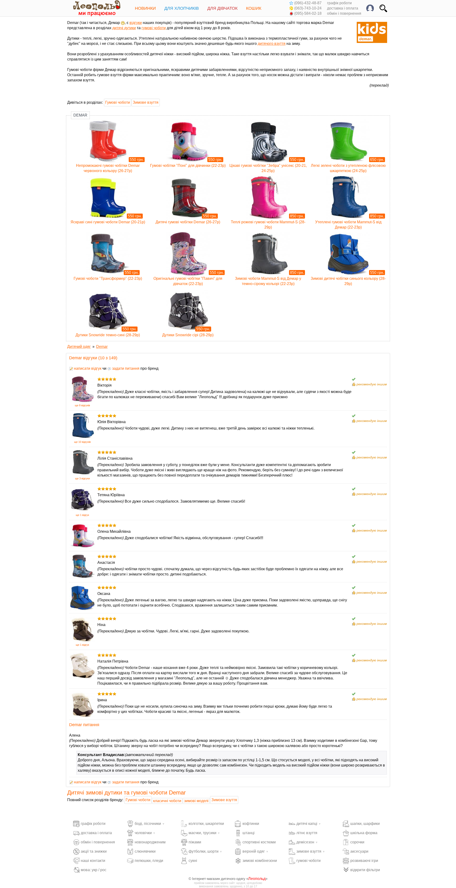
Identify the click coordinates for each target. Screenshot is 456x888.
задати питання (125, 368)
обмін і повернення (344, 13)
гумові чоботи (154, 28)
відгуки (135, 23)
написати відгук (87, 368)
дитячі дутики (124, 28)
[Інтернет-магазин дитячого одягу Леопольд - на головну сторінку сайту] (93, 8)
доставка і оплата (342, 8)
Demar (80, 115)
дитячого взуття (271, 44)
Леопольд (257, 879)
